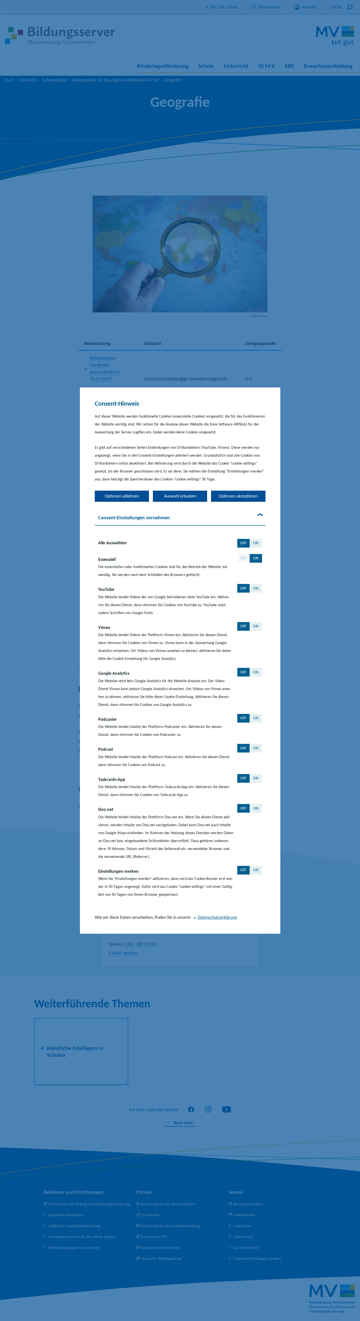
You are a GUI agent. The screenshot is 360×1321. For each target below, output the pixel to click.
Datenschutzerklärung (217, 917)
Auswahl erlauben (180, 496)
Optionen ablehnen (122, 496)
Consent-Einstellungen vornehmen (134, 518)
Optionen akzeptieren (238, 496)
